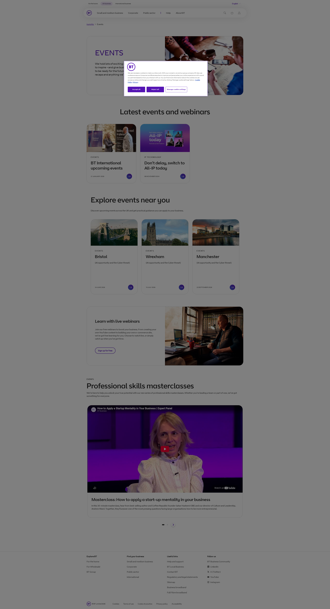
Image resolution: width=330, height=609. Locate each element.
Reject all (155, 89)
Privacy (135, 82)
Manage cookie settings (176, 89)
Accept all (136, 89)
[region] (166, 78)
